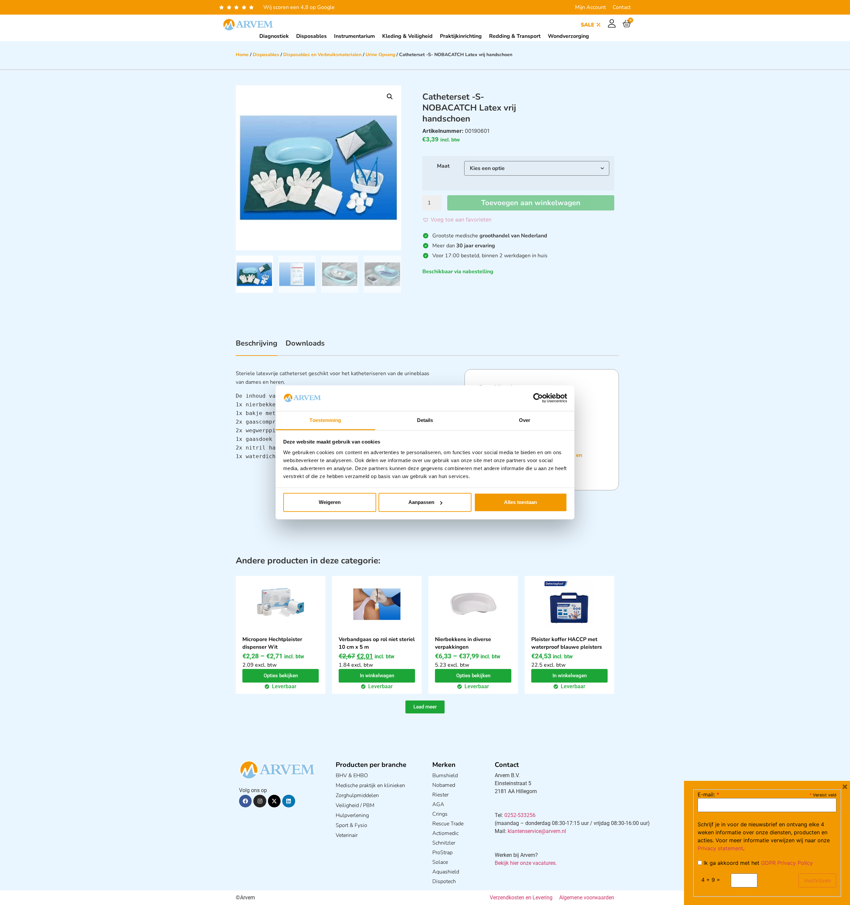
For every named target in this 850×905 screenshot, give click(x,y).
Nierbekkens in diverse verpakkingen (463, 643)
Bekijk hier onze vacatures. (526, 863)
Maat (443, 166)
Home (242, 54)
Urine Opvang (380, 54)
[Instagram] (259, 801)
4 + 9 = (710, 879)
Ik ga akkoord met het (757, 862)
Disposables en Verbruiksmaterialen (322, 54)
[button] (390, 97)
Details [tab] (425, 420)
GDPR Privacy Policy (787, 863)
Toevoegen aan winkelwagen (530, 203)
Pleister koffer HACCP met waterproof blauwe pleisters (566, 643)
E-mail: (708, 794)
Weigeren (330, 502)
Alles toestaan (520, 502)
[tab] (256, 347)
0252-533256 (520, 815)
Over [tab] (524, 420)
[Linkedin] (288, 801)
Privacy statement (720, 848)
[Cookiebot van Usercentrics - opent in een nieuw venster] (538, 398)
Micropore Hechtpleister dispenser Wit (272, 643)
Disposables (266, 54)
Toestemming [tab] (325, 420)
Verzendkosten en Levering (521, 897)
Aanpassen (421, 502)
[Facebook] (245, 801)
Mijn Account (590, 7)
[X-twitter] (274, 801)
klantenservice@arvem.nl (537, 831)
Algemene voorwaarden (586, 897)
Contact (622, 7)
